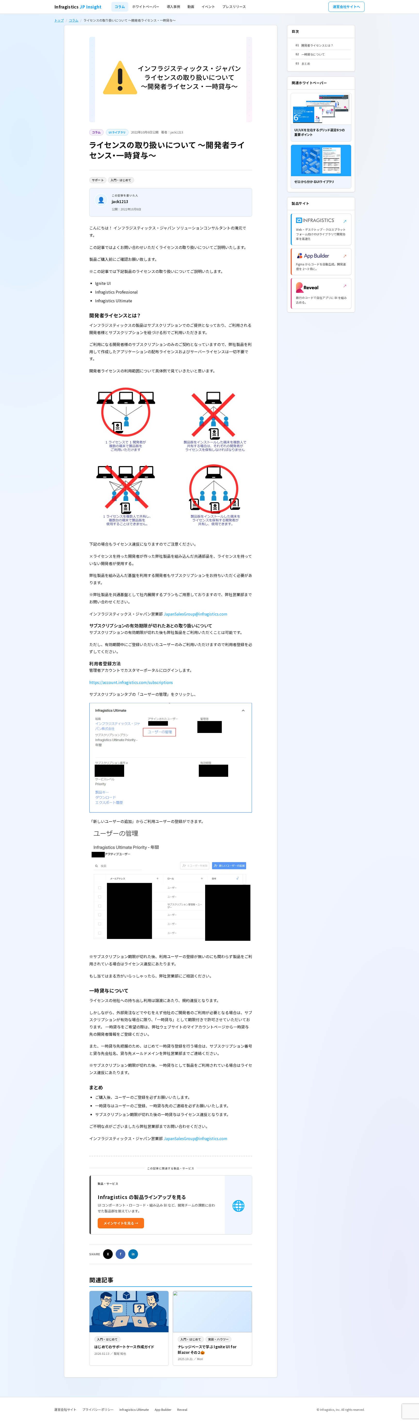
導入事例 (173, 6)
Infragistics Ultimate (134, 1409)
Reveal (182, 1409)
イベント (208, 6)
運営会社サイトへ (346, 6)
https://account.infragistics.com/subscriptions (131, 682)
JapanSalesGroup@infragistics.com (195, 614)
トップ (59, 20)
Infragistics (78, 7)
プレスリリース (234, 6)
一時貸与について (310, 54)
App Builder (163, 1409)
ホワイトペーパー (145, 6)
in (133, 1254)
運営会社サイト (65, 1409)
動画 (190, 6)
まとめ (303, 63)
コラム (120, 6)
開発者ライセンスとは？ (314, 45)
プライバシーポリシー (98, 1409)
